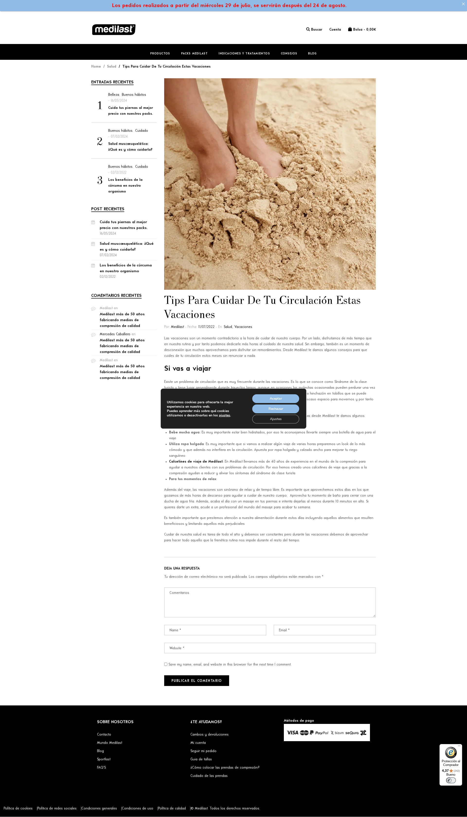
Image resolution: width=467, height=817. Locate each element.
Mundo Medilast (109, 743)
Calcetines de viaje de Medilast (196, 462)
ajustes (224, 415)
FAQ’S (101, 768)
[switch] (451, 780)
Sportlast (103, 759)
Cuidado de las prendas (209, 776)
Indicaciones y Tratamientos (244, 53)
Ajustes (276, 419)
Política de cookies (18, 808)
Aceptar (276, 398)
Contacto (104, 735)
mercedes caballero (115, 334)
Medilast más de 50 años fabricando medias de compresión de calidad (122, 320)
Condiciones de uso (137, 808)
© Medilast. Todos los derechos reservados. (225, 808)
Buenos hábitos (134, 95)
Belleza (113, 95)
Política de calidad (172, 808)
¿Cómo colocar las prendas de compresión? (225, 768)
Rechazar (276, 408)
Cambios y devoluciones (209, 735)
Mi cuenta (198, 743)
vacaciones (243, 327)
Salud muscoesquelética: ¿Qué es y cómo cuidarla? (130, 147)
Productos (160, 53)
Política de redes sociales (57, 808)
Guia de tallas (201, 759)
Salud (228, 327)
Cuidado (141, 131)
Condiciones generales (99, 808)
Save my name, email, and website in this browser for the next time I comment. (230, 665)
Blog (312, 53)
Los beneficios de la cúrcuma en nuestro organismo (125, 185)
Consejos (289, 53)
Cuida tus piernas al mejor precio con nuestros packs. (130, 111)
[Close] (463, 4)
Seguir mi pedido (203, 751)
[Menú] (459, 747)
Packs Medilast (194, 53)
